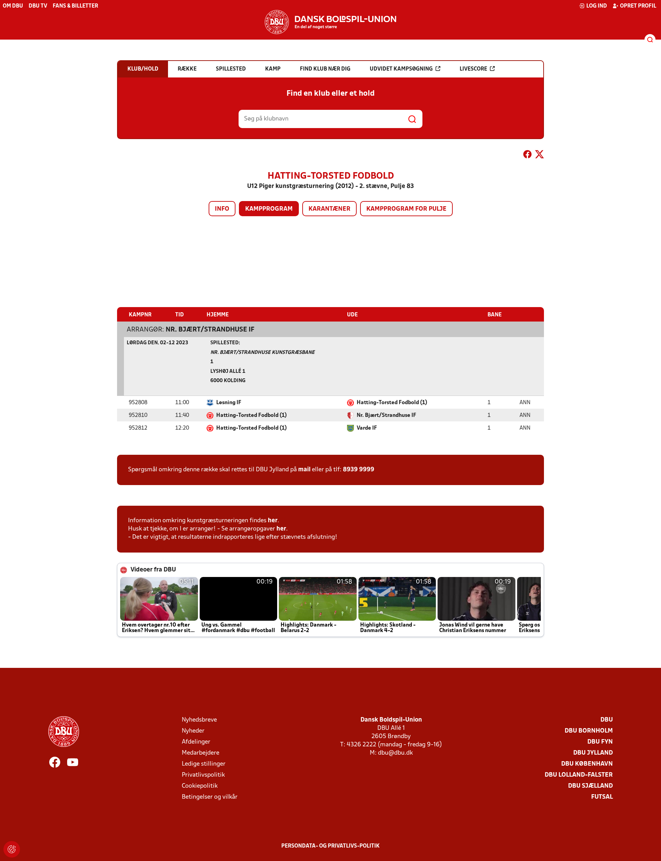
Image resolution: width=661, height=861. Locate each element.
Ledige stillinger (203, 764)
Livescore (473, 69)
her (272, 521)
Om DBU (13, 6)
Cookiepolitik (200, 786)
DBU (606, 720)
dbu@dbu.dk (395, 753)
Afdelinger (196, 742)
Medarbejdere (200, 753)
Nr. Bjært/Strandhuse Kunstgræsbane (262, 352)
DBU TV (38, 6)
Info (222, 209)
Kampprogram (269, 209)
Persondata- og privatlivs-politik (330, 846)
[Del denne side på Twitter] (539, 155)
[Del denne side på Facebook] (527, 155)
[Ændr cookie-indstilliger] (11, 849)
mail (304, 470)
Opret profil (638, 6)
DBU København (587, 764)
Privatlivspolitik (203, 775)
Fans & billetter (75, 6)
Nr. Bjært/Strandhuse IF (210, 330)
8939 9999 (358, 470)
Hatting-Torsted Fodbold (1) (392, 402)
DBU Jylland (593, 753)
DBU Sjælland (590, 786)
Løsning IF (228, 402)
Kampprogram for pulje (406, 209)
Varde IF (367, 428)
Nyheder (193, 731)
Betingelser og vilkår (210, 797)
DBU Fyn (600, 742)
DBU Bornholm (589, 731)
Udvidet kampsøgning (401, 69)
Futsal (602, 797)
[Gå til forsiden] (330, 22)
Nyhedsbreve (199, 720)
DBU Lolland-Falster (579, 775)
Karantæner (329, 209)
